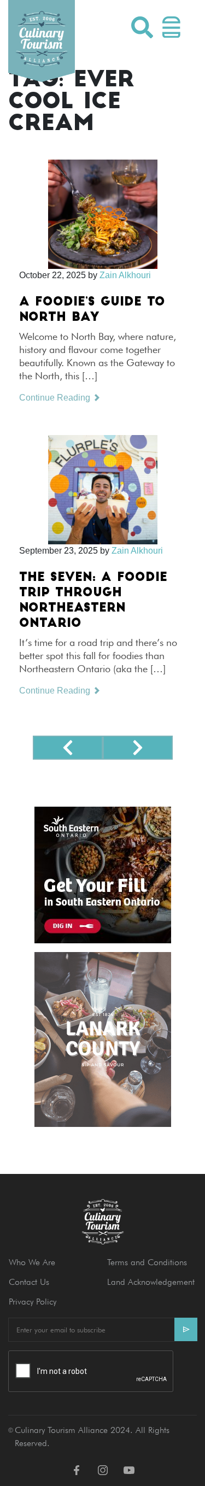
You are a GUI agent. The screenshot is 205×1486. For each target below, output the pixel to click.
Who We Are (32, 1262)
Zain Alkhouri (125, 275)
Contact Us (29, 1282)
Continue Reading (55, 397)
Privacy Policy (32, 1301)
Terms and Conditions (147, 1262)
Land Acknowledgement (151, 1282)
